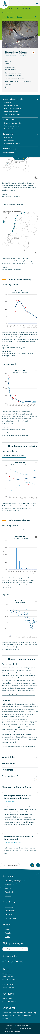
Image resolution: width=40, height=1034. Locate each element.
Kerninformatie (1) (10, 129)
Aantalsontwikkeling (11, 105)
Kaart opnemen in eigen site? (11, 196)
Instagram (21, 961)
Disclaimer (8, 1025)
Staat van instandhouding (12, 123)
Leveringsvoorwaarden (12, 1031)
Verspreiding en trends (13, 99)
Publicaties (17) (9, 149)
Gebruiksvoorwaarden (25, 1028)
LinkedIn (12, 961)
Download (5, 194)
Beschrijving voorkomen (12, 114)
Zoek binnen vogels (8, 13)
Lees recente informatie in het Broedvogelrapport (19, 746)
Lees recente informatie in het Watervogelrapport (18, 695)
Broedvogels (8, 137)
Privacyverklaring (23, 1025)
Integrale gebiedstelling (12, 143)
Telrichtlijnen (8, 134)
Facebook (4, 961)
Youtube (17, 961)
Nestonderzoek (9, 140)
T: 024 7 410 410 (8, 987)
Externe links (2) (10, 153)
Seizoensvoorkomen (11, 111)
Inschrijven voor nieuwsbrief (14, 949)
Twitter (8, 961)
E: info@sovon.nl (8, 984)
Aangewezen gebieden (11, 126)
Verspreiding (8, 103)
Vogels (17, 8)
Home (10, 8)
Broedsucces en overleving (13, 108)
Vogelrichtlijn (8, 120)
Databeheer (8, 1028)
